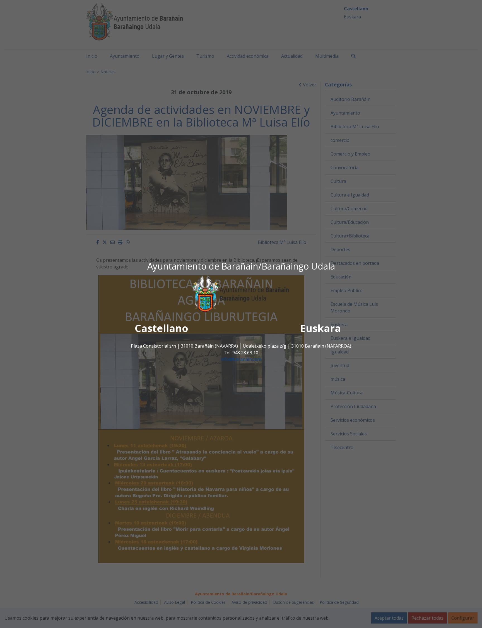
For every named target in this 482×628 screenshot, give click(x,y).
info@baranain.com (241, 359)
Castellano (161, 328)
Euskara (320, 328)
